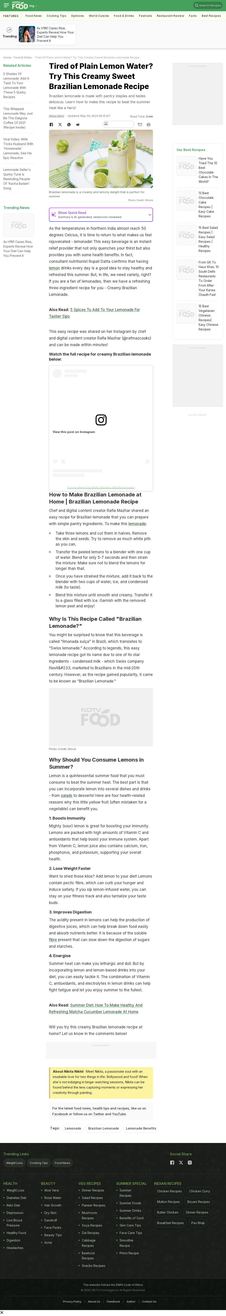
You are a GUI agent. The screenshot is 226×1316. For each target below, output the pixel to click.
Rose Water (52, 1198)
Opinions (77, 15)
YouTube (119, 1114)
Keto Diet (13, 1205)
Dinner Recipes (93, 1190)
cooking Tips (56, 15)
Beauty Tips (53, 1235)
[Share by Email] (139, 124)
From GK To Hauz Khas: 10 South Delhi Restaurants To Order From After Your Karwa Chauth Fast (209, 278)
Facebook (60, 1114)
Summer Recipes (126, 1192)
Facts (193, 15)
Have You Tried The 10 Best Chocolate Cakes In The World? (208, 170)
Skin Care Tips (130, 1225)
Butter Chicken (168, 1212)
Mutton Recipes (168, 1202)
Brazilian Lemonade (103, 1128)
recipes (123, 1108)
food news (82, 1108)
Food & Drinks (124, 15)
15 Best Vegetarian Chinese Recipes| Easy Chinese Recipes (208, 317)
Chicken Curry (199, 1191)
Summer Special (131, 1183)
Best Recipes (211, 15)
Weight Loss (14, 1163)
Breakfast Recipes (170, 1223)
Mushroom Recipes (89, 1215)
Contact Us (149, 1301)
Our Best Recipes (191, 150)
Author (131, 1301)
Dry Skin (50, 1213)
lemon (54, 268)
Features (11, 16)
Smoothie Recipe (126, 1242)
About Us (94, 1301)
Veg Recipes (90, 1183)
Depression (15, 1213)
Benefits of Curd (131, 1218)
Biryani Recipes (198, 1202)
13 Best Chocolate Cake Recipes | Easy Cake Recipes (206, 204)
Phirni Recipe (129, 1253)
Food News (34, 15)
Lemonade (73, 1128)
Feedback (113, 1301)
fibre (53, 940)
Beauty (48, 1183)
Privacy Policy (72, 1301)
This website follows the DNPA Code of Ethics (113, 1284)
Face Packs (52, 1227)
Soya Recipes (92, 1225)
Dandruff (50, 1220)
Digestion (13, 1240)
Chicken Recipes (169, 1191)
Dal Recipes (90, 1233)
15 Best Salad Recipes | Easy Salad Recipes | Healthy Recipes (208, 239)
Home (7, 57)
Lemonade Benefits (141, 1128)
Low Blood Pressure (14, 1222)
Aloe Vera (51, 1190)
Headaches (15, 1248)
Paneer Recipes (93, 1205)
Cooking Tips (39, 1163)
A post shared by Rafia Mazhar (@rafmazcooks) (101, 487)
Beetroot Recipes (88, 1255)
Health (10, 1183)
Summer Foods (130, 1203)
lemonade (137, 524)
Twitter (98, 1114)
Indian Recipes (167, 1183)
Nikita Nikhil (56, 115)
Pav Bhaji (198, 1223)
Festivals (145, 15)
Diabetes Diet (16, 1198)
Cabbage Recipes (89, 1242)
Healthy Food (16, 1233)
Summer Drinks (130, 1210)
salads (66, 795)
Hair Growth (52, 1205)
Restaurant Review (170, 15)
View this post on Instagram (74, 432)
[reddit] (77, 124)
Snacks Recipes (93, 1266)
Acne (48, 1242)
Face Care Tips (131, 1233)
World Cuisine (99, 15)
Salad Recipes (92, 1198)
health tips (101, 1108)
